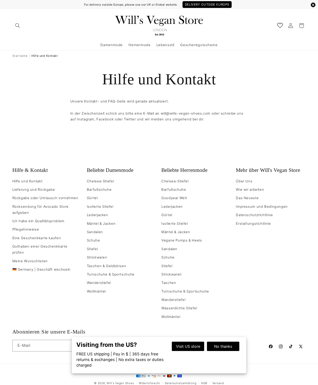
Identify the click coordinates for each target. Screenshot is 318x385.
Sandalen (95, 232)
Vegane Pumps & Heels (181, 240)
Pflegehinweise (25, 229)
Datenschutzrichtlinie (254, 215)
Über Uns (244, 181)
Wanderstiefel (99, 283)
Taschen (168, 283)
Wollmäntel (96, 291)
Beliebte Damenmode (110, 170)
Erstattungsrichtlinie (253, 223)
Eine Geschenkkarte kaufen (36, 238)
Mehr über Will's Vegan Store (268, 170)
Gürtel (92, 198)
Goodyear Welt (174, 198)
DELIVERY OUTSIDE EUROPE (207, 4)
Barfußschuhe (99, 189)
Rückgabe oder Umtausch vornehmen (45, 198)
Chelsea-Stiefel (100, 181)
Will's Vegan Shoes (120, 383)
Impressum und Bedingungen (262, 206)
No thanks (223, 346)
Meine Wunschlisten (30, 261)
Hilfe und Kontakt (27, 181)
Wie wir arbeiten (250, 189)
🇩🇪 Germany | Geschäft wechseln (41, 269)
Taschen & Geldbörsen (106, 266)
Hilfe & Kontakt (30, 170)
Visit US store (188, 346)
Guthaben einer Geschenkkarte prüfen (40, 249)
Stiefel (92, 249)
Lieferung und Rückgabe (33, 189)
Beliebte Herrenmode (184, 170)
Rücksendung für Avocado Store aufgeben (40, 209)
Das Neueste (247, 198)
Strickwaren (97, 257)
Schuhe (93, 240)
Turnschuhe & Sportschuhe (111, 274)
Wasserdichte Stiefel (179, 308)
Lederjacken (97, 215)
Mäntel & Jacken (101, 223)
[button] (17, 25)
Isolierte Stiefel (100, 206)
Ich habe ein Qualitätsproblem (38, 221)
